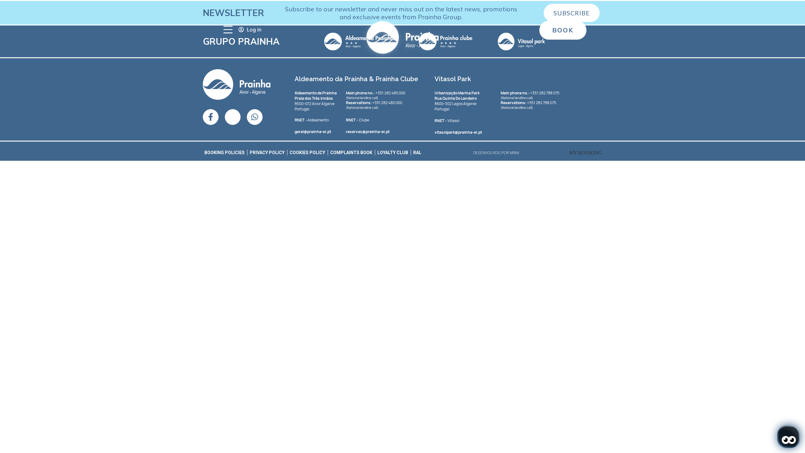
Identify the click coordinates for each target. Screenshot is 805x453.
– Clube (357, 120)
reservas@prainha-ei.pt (368, 131)
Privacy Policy (267, 152)
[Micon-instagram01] (233, 117)
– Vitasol (447, 120)
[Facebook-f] (211, 117)
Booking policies (224, 152)
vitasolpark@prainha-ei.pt (458, 132)
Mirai (514, 152)
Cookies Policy (307, 152)
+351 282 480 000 (375, 93)
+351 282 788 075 (530, 93)
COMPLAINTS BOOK (351, 152)
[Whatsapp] (255, 117)
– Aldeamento (312, 120)
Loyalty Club (392, 152)
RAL (417, 152)
